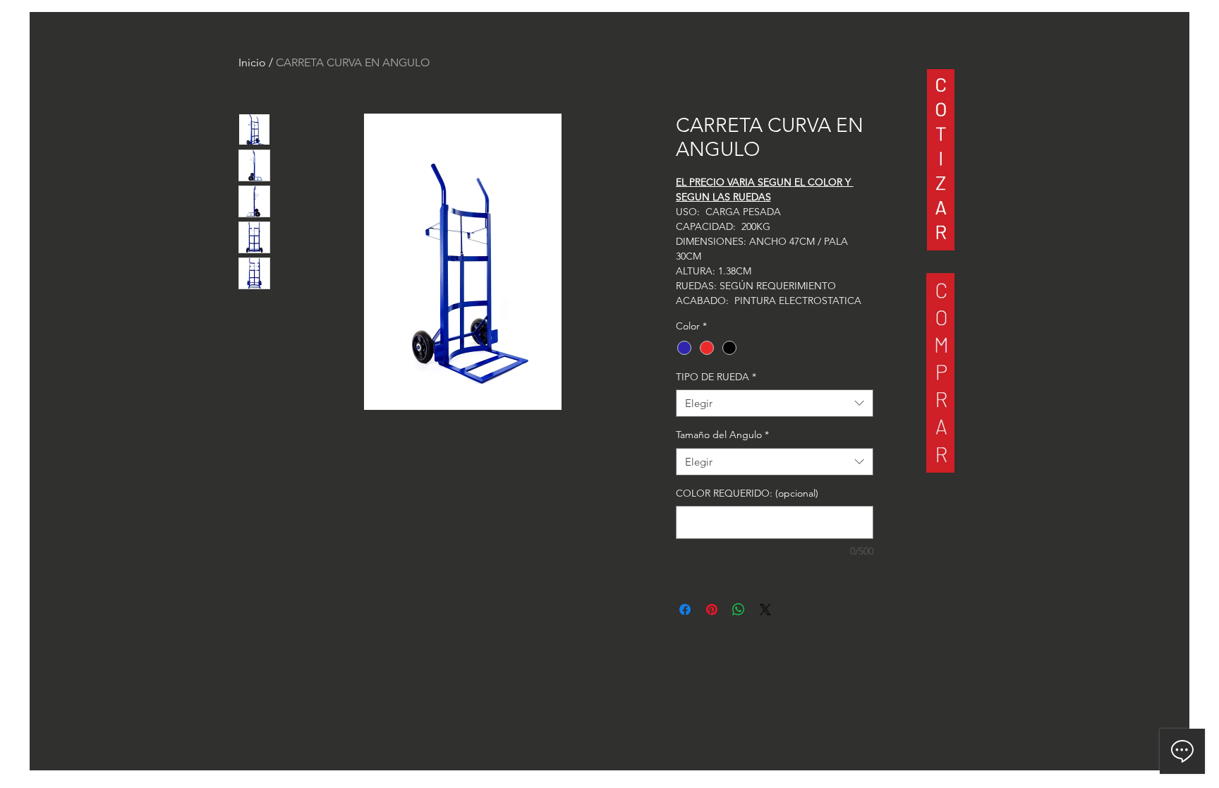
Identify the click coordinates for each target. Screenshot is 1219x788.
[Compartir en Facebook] (685, 609)
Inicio (252, 62)
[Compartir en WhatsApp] (738, 609)
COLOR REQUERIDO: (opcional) (747, 493)
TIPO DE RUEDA (716, 376)
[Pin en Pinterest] (711, 609)
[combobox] (774, 403)
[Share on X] (765, 609)
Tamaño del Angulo (722, 434)
